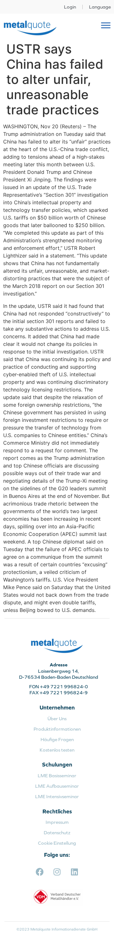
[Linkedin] (74, 872)
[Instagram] (57, 872)
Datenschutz (57, 832)
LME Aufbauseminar (57, 786)
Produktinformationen (57, 729)
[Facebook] (40, 872)
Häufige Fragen (57, 739)
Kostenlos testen (57, 750)
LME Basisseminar (57, 775)
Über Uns (57, 718)
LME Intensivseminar (57, 796)
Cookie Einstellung (57, 843)
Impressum (57, 822)
